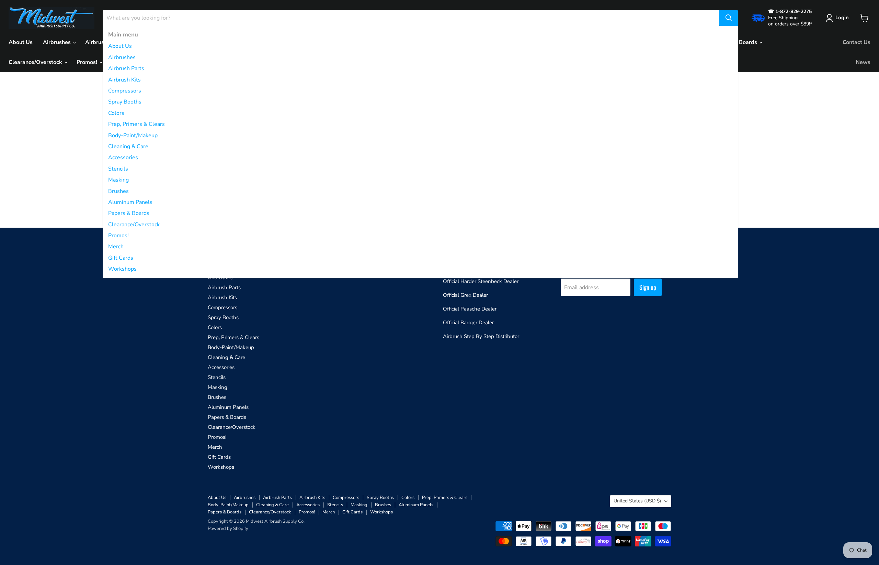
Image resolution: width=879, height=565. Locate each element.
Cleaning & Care (128, 146)
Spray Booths (124, 102)
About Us (120, 46)
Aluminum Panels (130, 202)
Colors (116, 113)
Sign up (647, 287)
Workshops (122, 269)
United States (637, 501)
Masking (118, 180)
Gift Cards (120, 258)
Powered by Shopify (228, 528)
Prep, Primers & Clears (136, 124)
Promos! (118, 235)
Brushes (118, 191)
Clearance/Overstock (134, 224)
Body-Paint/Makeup (133, 135)
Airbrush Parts (126, 68)
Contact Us (856, 42)
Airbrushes (122, 57)
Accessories (123, 157)
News (863, 62)
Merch (116, 246)
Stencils (118, 169)
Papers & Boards (128, 213)
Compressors (124, 91)
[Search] (728, 18)
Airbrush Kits (124, 80)
